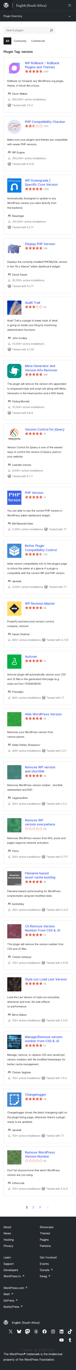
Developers (11, 1270)
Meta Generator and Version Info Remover (41, 368)
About (7, 1227)
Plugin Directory (13, 16)
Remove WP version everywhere (40, 822)
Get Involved (48, 1257)
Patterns (45, 1246)
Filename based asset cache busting (40, 875)
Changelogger (35, 1094)
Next (48, 1207)
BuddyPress (13, 1306)
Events (44, 1264)
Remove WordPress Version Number (40, 1154)
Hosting (9, 1239)
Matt (8, 1294)
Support (9, 1264)
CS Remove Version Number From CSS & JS (42, 928)
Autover (31, 656)
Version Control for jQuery (45, 429)
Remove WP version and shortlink (40, 769)
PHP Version (34, 493)
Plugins (44, 1239)
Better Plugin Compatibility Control (41, 548)
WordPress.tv (14, 1276)
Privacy (8, 1246)
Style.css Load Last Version (46, 979)
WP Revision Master (40, 603)
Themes (45, 1233)
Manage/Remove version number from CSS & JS (43, 1039)
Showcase (46, 1227)
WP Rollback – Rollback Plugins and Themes (42, 65)
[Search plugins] (51, 30)
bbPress (11, 1300)
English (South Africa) (26, 1322)
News (7, 1233)
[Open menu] (70, 5)
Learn (7, 1257)
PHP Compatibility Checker (45, 122)
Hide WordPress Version (43, 714)
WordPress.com (16, 1288)
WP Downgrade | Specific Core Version (41, 182)
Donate (46, 1270)
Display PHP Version (40, 244)
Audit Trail (32, 302)
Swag (45, 1276)
